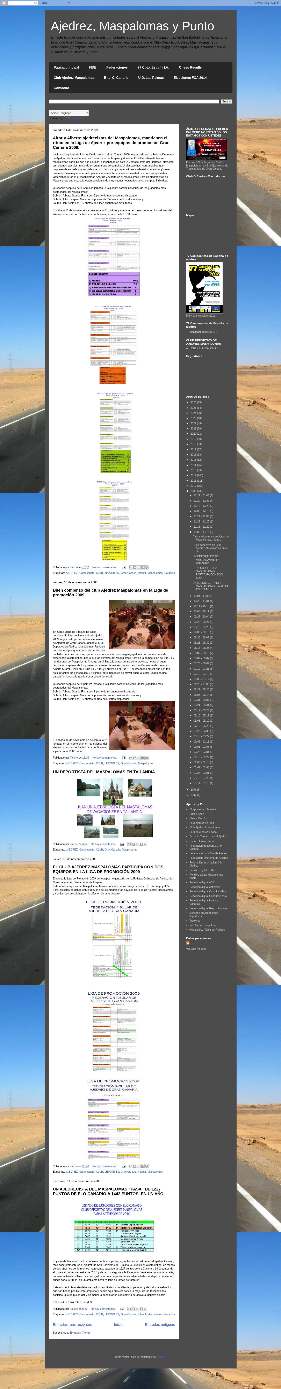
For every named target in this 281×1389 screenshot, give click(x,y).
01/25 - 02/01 (202, 772)
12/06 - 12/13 (202, 511)
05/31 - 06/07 (202, 699)
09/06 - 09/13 (202, 632)
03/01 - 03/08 (202, 746)
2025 (193, 407)
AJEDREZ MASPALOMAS (202, 348)
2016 (193, 454)
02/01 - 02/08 (202, 767)
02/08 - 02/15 (202, 762)
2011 (193, 480)
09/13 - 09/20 (202, 627)
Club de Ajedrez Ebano (203, 831)
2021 (193, 428)
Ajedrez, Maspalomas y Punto (132, 26)
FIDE (92, 67)
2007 (193, 795)
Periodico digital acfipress (204, 887)
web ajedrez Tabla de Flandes (207, 929)
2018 (193, 444)
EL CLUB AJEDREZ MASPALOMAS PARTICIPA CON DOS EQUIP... (208, 573)
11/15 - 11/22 (202, 526)
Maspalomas (155, 572)
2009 (193, 490)
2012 (193, 475)
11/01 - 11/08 (202, 595)
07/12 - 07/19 (202, 673)
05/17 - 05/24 (202, 710)
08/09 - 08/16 (202, 653)
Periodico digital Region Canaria (208, 908)
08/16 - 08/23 (202, 647)
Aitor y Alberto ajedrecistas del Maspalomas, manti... (211, 538)
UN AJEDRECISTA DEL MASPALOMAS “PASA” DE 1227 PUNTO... (211, 586)
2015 (193, 459)
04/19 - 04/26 (202, 726)
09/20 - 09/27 (202, 621)
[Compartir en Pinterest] (146, 567)
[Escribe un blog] (135, 567)
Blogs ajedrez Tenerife (202, 809)
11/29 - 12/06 (202, 516)
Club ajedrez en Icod (201, 822)
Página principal (66, 67)
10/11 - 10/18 (202, 606)
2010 (193, 485)
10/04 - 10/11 (202, 611)
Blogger (161, 1356)
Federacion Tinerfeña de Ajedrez (208, 857)
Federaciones (117, 67)
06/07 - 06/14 (202, 694)
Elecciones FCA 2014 (190, 77)
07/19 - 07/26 (202, 668)
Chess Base (196, 813)
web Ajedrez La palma (202, 925)
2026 (193, 402)
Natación (169, 572)
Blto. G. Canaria (116, 77)
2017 (193, 449)
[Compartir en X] (139, 567)
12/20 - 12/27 (202, 500)
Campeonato (86, 572)
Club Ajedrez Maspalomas (74, 77)
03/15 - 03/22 (202, 736)
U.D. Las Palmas (151, 77)
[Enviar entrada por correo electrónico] (124, 567)
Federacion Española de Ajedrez (208, 853)
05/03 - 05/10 (202, 720)
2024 (193, 412)
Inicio (118, 1324)
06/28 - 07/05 (202, 684)
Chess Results (190, 67)
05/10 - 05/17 (202, 715)
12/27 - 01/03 (202, 495)
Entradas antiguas (160, 1324)
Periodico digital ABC (202, 882)
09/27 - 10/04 (202, 616)
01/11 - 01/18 (202, 783)
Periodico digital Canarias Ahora (208, 891)
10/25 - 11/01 (202, 601)
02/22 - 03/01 (202, 751)
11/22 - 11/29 (202, 521)
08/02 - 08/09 (202, 658)
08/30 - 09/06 (202, 637)
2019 (193, 439)
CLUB (99, 572)
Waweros (194, 920)
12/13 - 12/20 (202, 505)
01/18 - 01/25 (202, 777)
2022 (193, 423)
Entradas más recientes (72, 1324)
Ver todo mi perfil (196, 948)
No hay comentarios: (105, 567)
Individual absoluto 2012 (203, 331)
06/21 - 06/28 (202, 689)
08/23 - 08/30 (202, 642)
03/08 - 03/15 (202, 741)
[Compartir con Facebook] (142, 567)
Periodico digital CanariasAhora (208, 896)
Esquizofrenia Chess (201, 841)
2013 (193, 470)
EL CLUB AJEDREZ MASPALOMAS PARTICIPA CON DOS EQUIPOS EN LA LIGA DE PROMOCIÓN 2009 (108, 869)
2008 (193, 789)
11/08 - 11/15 (202, 532)
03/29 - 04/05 (202, 731)
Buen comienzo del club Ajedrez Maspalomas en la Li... (210, 548)
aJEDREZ (72, 572)
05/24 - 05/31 (202, 705)
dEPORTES (112, 572)
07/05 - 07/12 (202, 679)
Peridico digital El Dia (202, 870)
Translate (77, 118)
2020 (193, 433)
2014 (193, 465)
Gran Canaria (128, 572)
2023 (193, 418)
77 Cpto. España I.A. (153, 67)
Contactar (61, 88)
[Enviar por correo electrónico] (131, 567)
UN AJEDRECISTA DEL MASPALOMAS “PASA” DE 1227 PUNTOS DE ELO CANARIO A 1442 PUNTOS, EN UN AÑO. (109, 1191)
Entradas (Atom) (80, 1332)
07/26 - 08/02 (202, 663)
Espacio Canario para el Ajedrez (208, 836)
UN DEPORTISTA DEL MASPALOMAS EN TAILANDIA (104, 772)
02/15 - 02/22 (202, 757)
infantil (142, 572)
